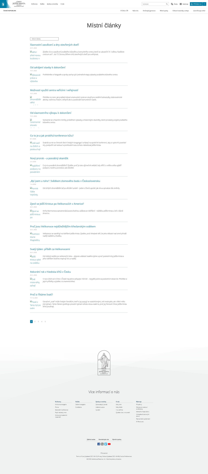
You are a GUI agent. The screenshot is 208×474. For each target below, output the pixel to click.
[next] (48, 321)
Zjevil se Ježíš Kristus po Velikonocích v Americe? (57, 203)
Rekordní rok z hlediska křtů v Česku (50, 271)
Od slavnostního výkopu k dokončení (50, 112)
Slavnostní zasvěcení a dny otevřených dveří (54, 44)
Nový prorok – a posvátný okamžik (49, 158)
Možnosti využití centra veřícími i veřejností (54, 90)
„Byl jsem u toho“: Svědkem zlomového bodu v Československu (65, 180)
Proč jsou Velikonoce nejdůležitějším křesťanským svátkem (63, 226)
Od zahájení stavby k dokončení (47, 67)
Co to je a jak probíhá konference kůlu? (51, 135)
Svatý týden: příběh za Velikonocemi (50, 249)
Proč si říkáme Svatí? (41, 294)
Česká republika (9, 11)
